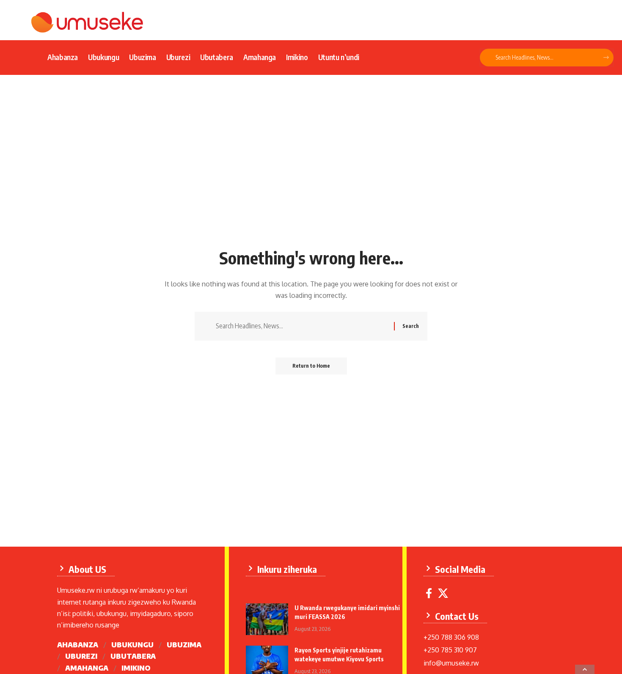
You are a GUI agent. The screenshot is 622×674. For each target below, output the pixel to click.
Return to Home (311, 366)
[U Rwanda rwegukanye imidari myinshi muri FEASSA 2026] (267, 619)
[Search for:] (301, 326)
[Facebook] (429, 593)
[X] (443, 593)
